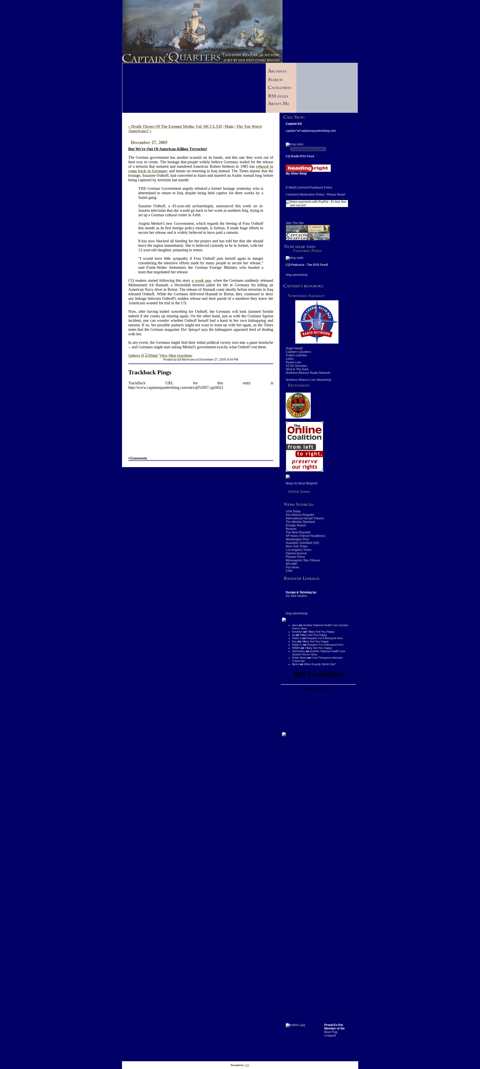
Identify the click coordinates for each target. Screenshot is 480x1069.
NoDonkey (298, 651)
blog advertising (297, 275)
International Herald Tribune (305, 518)
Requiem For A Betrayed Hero (324, 638)
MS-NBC (292, 564)
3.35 (247, 1065)
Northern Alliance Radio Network (308, 373)
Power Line (293, 362)
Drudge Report (296, 525)
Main (229, 126)
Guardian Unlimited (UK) (302, 543)
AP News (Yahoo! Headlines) (305, 536)
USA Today (293, 511)
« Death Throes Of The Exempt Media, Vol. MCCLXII (175, 126)
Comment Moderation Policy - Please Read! (315, 194)
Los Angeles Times (299, 550)
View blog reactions (175, 355)
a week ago (201, 280)
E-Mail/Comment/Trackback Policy (309, 187)
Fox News (292, 567)
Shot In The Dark (297, 369)
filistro (295, 664)
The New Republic (298, 532)
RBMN (296, 647)
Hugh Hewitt (294, 348)
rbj (293, 634)
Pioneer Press (295, 557)
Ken (294, 641)
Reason (291, 529)
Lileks (290, 359)
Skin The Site (295, 223)
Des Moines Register (300, 515)
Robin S (297, 638)
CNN (289, 571)
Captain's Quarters (298, 352)
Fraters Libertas (296, 355)
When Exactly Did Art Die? (320, 664)
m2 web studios (296, 596)
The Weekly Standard (300, 522)
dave (295, 625)
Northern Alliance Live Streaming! (308, 380)
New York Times (297, 546)
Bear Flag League (331, 1033)
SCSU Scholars (296, 366)
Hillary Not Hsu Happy (321, 631)
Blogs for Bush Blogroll (301, 483)
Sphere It (136, 355)
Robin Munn (299, 657)
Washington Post (297, 539)
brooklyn (297, 631)
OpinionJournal (296, 553)
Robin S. (297, 644)
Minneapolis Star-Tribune (303, 560)
